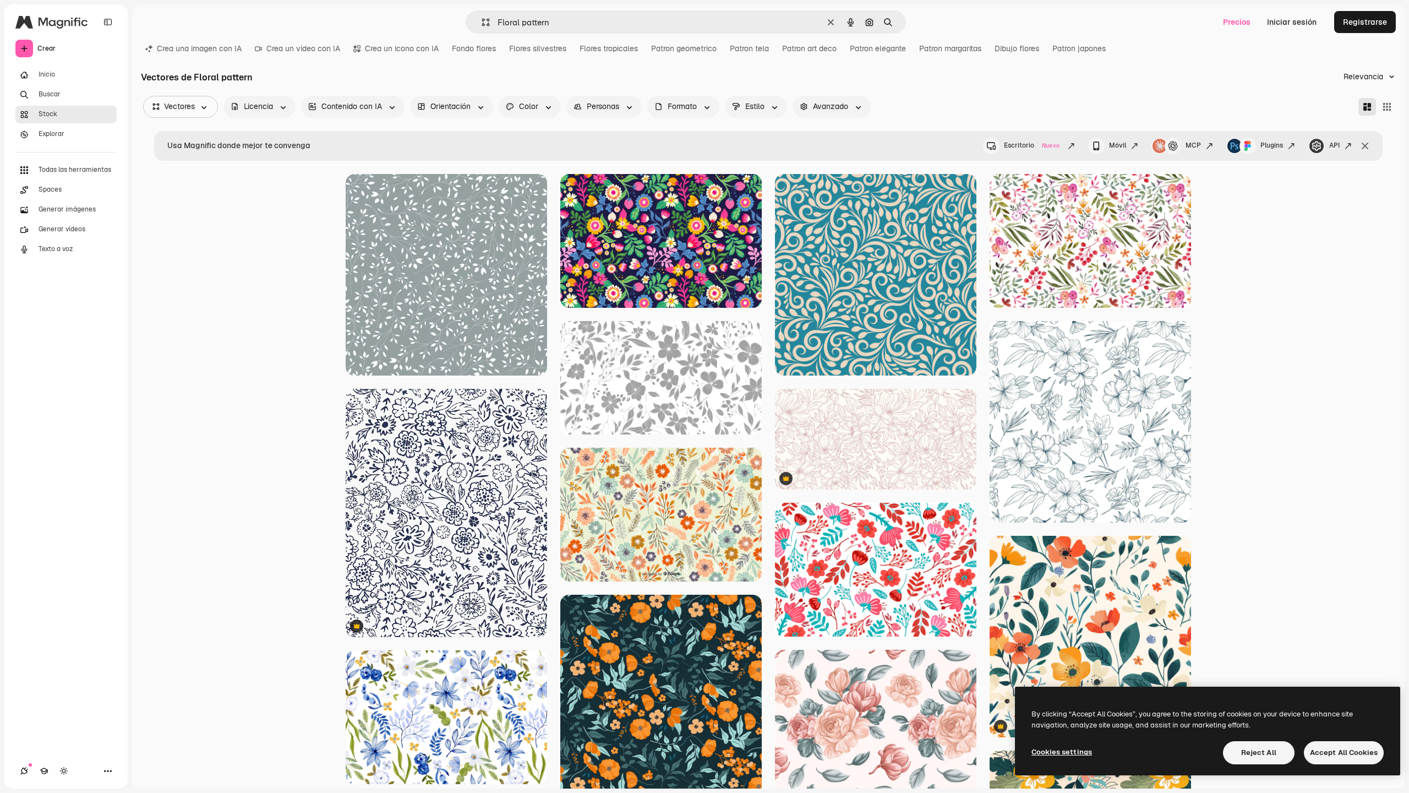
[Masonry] (1367, 107)
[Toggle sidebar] (108, 22)
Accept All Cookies (1344, 752)
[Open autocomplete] (481, 22)
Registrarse (1365, 22)
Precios (1236, 22)
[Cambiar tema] (64, 771)
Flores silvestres (537, 48)
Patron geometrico (684, 48)
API (1334, 145)
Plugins (1271, 145)
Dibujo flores (1017, 48)
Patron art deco (809, 48)
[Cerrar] (1365, 146)
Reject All (1258, 752)
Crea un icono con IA (402, 48)
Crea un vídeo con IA (303, 48)
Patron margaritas (950, 48)
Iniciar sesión (1292, 22)
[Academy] (44, 771)
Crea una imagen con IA (199, 48)
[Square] (1387, 107)
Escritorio (1032, 145)
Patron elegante (878, 48)
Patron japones (1079, 48)
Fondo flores (474, 48)
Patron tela (749, 48)
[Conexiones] (24, 771)
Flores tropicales (609, 48)
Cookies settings (1061, 752)
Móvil (1117, 145)
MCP (1193, 145)
